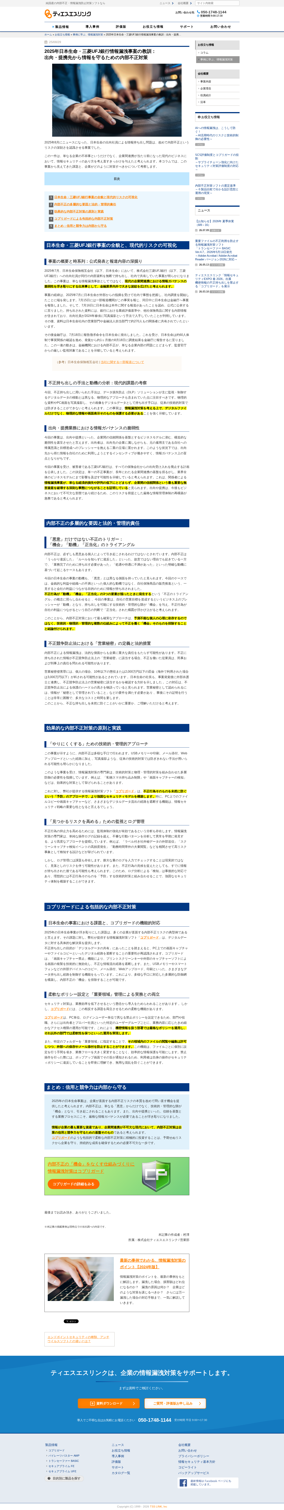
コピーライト (187, 1467)
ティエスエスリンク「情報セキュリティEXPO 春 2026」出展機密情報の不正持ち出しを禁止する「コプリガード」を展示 (217, 281)
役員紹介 (205, 95)
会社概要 (183, 3)
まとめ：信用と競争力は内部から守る (80, 225)
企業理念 (205, 88)
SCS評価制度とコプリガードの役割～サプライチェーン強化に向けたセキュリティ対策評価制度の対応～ (217, 162)
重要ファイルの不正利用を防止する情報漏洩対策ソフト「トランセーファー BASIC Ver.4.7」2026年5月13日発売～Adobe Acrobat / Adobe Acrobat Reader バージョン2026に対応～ (217, 250)
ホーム (48, 34)
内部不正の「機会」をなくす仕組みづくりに (91, 1164)
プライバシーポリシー (193, 1456)
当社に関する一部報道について (122, 362)
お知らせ (215, 230)
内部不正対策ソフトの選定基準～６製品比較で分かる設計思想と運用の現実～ (217, 189)
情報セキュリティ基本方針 (196, 1461)
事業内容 (205, 81)
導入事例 (92, 26)
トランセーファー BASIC (63, 1460)
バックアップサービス (193, 1473)
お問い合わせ (220, 26)
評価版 (121, 26)
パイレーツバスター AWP (63, 1455)
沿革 (203, 102)
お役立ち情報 (153, 26)
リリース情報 (217, 265)
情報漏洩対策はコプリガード (76, 1171)
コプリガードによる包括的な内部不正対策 (83, 218)
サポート (187, 26)
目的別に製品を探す (67, 1478)
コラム (204, 52)
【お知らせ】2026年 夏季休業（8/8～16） (214, 223)
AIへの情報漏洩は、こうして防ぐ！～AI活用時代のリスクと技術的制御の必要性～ (216, 133)
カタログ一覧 (121, 1473)
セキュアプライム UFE (62, 1471)
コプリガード (125, 791)
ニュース (165, 3)
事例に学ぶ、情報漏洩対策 (88, 34)
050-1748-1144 (154, 1420)
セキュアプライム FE (61, 1466)
